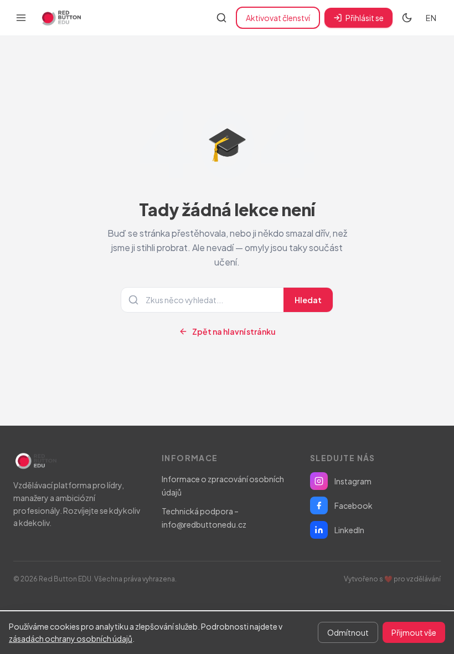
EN (431, 18)
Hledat (308, 300)
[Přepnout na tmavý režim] (407, 18)
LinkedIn (349, 530)
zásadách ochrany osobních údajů (70, 638)
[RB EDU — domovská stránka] (60, 18)
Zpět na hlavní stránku (234, 331)
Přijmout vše (413, 632)
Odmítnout (348, 632)
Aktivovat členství (278, 18)
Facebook (353, 505)
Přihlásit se (364, 18)
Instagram (353, 481)
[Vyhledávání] (221, 18)
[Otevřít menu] (21, 18)
